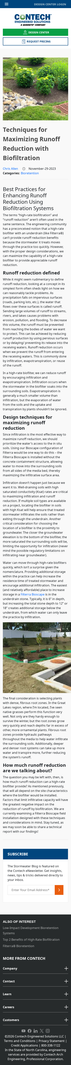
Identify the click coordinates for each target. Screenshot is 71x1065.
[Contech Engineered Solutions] (35, 20)
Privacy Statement (52, 1041)
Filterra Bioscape (32, 594)
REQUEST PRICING (39, 41)
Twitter (42, 1031)
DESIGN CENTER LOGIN (50, 4)
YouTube (23, 1031)
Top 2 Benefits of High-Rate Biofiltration (31, 939)
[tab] (35, 969)
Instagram (48, 1031)
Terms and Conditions (19, 1041)
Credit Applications (24, 1045)
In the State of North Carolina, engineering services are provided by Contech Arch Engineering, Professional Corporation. (35, 1054)
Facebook (29, 1031)
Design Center (38, 32)
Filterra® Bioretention (18, 946)
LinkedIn (36, 1031)
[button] (35, 969)
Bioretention (30, 173)
